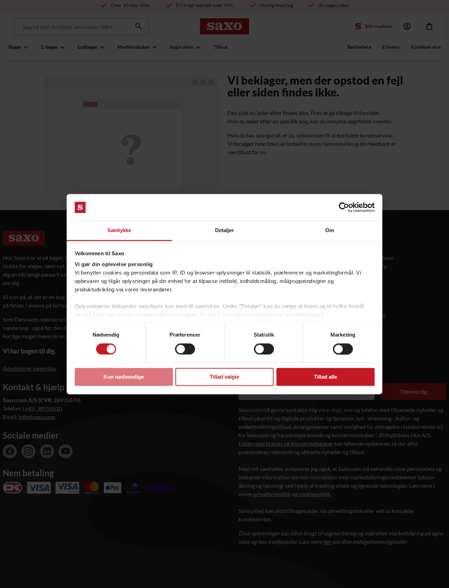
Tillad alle (325, 377)
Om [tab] (329, 231)
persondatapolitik (260, 315)
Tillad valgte (224, 377)
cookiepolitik (308, 315)
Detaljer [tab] (224, 231)
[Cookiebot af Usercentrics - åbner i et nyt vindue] (344, 207)
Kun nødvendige (123, 377)
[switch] (185, 348)
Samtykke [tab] (119, 231)
